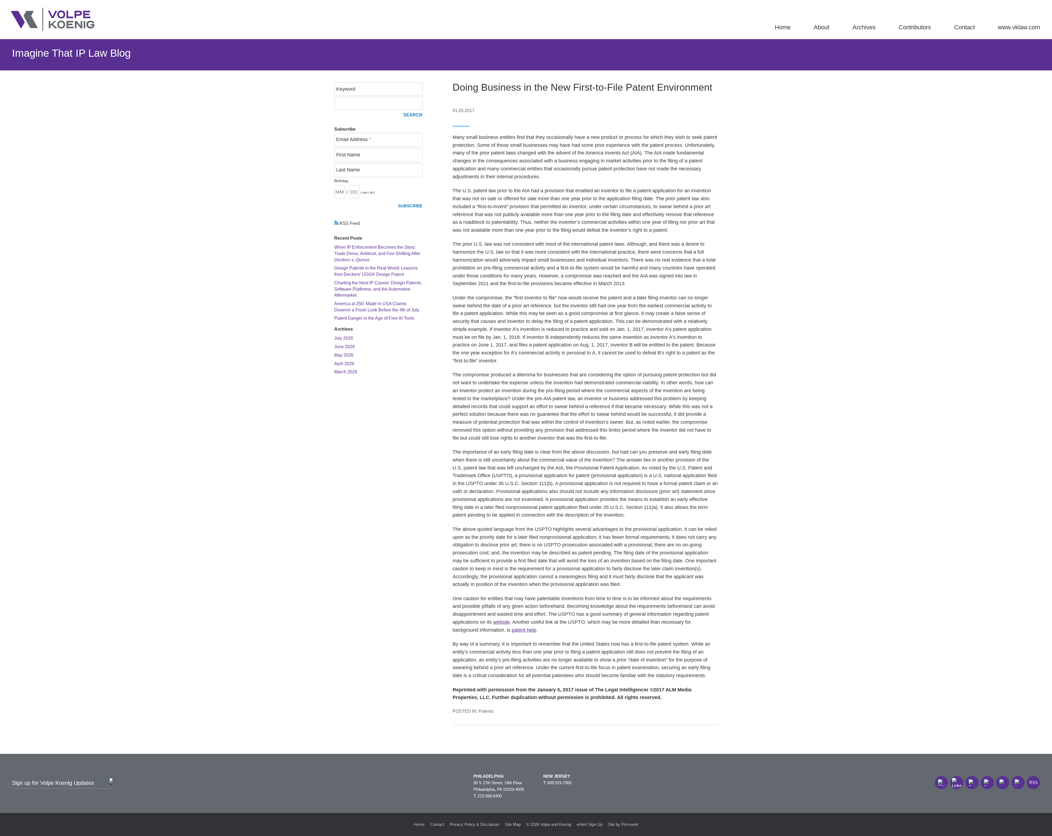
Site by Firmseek (623, 824)
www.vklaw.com (1019, 27)
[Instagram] (1002, 782)
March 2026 (345, 371)
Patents (486, 711)
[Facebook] (987, 782)
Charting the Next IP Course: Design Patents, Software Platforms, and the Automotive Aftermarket (378, 288)
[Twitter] (972, 782)
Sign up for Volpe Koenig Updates (53, 783)
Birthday (341, 181)
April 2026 (344, 363)
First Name (348, 155)
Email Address (353, 139)
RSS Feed (349, 223)
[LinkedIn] (956, 782)
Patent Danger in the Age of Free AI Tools (374, 318)
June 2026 (344, 346)
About (821, 27)
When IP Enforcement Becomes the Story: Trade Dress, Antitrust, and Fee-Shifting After (377, 253)
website (501, 622)
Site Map (513, 824)
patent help (524, 630)
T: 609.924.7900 (557, 782)
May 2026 (343, 355)
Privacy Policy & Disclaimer (474, 824)
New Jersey (556, 776)
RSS (1033, 782)
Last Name (348, 170)
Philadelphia (488, 776)
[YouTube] (1018, 782)
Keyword (345, 89)
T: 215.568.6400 (487, 796)
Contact (964, 27)
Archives (864, 27)
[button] (941, 782)
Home (783, 27)
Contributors (915, 27)
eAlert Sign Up (589, 824)
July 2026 (343, 338)
